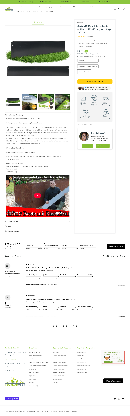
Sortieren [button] (8, 256)
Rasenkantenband (58, 376)
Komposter (80, 355)
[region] (38, 167)
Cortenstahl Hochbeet (83, 365)
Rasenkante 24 (12, 411)
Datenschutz (32, 369)
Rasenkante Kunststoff (60, 362)
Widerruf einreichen (113, 381)
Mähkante (56, 352)
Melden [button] (51, 284)
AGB (51, 411)
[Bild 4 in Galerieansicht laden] (62, 102)
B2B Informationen (34, 352)
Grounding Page (33, 386)
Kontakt (31, 359)
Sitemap (31, 382)
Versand (86, 56)
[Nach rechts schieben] (69, 104)
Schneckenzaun (58, 379)
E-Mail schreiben (103, 146)
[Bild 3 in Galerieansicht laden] (46, 102)
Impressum (32, 376)
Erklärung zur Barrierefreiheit (38, 365)
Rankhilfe (80, 359)
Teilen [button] (55, 284)
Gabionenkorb (81, 369)
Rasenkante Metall (58, 369)
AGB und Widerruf (34, 372)
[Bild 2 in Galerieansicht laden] (29, 102)
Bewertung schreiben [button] (116, 246)
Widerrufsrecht (31, 411)
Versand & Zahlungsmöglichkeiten (39, 362)
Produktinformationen (35, 355)
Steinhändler (32, 379)
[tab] (110, 256)
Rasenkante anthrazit (59, 355)
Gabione (55, 382)
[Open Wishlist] (119, 8)
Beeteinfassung (81, 362)
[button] (19, 7)
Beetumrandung (82, 372)
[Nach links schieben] (7, 104)
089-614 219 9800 (11, 359)
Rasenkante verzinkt (59, 372)
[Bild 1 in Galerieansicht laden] (13, 102)
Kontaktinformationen (64, 411)
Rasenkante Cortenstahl (60, 359)
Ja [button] (48, 284)
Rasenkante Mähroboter (60, 365)
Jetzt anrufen (87, 146)
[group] (15, 244)
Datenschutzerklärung (42, 411)
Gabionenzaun (81, 352)
